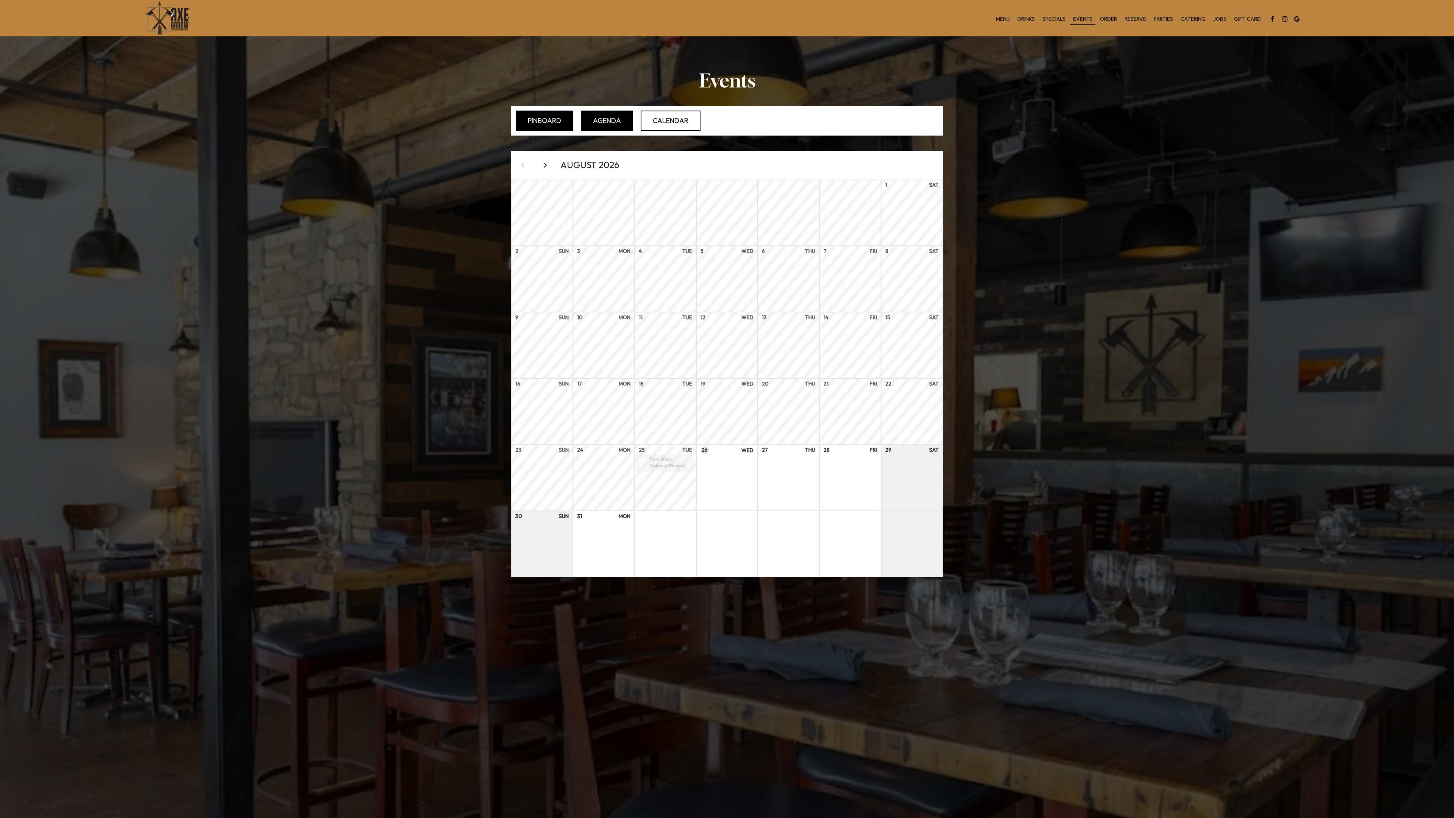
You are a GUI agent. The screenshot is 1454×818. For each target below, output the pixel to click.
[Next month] (545, 165)
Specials (1054, 19)
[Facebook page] (1273, 19)
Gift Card (1247, 19)
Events (1082, 19)
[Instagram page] (1285, 19)
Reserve (1135, 19)
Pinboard (538, 120)
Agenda (601, 120)
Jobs (1219, 19)
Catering (1193, 19)
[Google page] (1297, 19)
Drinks (1026, 19)
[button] (665, 463)
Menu (1003, 19)
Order (1108, 19)
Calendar (664, 120)
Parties (1163, 19)
